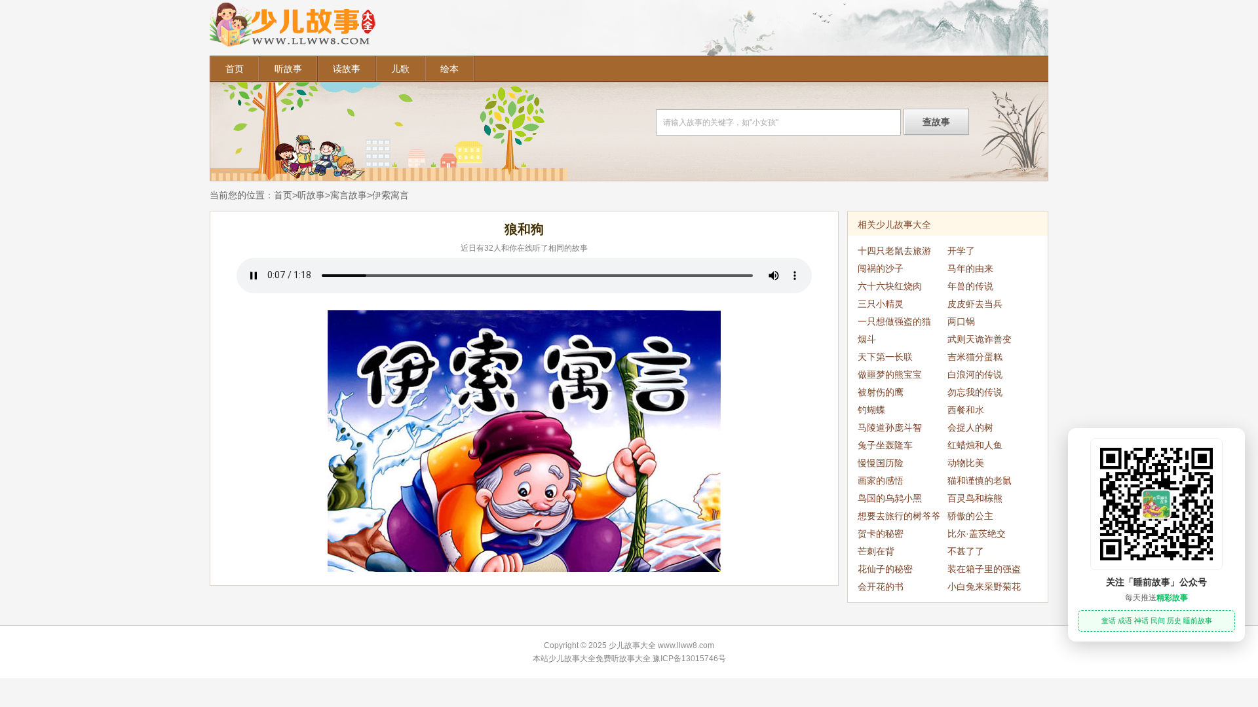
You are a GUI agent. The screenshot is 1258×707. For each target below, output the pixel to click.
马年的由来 (970, 268)
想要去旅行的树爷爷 (899, 516)
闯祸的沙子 (881, 268)
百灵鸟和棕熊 (974, 498)
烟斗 (867, 339)
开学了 (961, 250)
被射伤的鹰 (881, 392)
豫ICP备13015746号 (689, 658)
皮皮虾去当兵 (974, 304)
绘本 (449, 68)
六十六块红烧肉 (890, 286)
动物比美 (965, 463)
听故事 (288, 68)
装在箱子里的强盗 (984, 569)
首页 (234, 68)
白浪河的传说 (974, 374)
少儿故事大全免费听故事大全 (599, 658)
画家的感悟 (881, 480)
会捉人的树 (970, 427)
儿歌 (400, 68)
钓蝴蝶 (871, 410)
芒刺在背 (876, 551)
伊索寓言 (390, 195)
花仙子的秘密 (885, 569)
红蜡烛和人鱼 (974, 445)
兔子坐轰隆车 (885, 445)
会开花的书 (881, 586)
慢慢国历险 (881, 463)
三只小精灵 (881, 304)
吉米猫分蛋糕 (974, 357)
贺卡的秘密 (881, 533)
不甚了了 (965, 551)
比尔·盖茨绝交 (976, 533)
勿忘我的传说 (974, 392)
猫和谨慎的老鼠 (979, 480)
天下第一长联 (885, 357)
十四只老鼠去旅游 (894, 250)
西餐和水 (965, 410)
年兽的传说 (970, 286)
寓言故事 (348, 195)
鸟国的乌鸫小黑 (890, 498)
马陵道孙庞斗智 (890, 427)
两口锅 (961, 321)
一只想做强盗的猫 (894, 321)
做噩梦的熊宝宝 (890, 374)
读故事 (346, 68)
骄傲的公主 (970, 516)
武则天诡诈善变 (979, 339)
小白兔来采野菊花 (984, 586)
